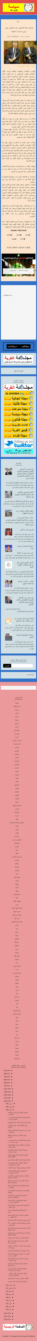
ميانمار (17, 1041)
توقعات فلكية (17, 901)
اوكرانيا (17, 846)
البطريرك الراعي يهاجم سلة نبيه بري (17, 1281)
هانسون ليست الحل (27, 529)
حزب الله (17, 918)
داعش (16, 925)
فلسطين (17, 976)
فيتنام (16, 983)
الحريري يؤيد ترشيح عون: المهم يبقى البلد (19, 1220)
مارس (10, 1303)
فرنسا (17, 969)
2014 (9, 1316)
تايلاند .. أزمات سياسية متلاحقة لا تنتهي (26, 582)
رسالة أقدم (25, 346)
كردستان (17, 997)
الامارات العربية (17, 740)
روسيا (16, 932)
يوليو (9, 1291)
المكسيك (16, 812)
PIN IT (22, 239)
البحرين (17, 747)
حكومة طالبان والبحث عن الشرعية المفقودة (25, 512)
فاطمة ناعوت (16, 966)
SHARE (27, 235)
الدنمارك (17, 761)
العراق (17, 781)
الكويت (17, 798)
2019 (9, 1092)
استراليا (17, 720)
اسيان (16, 727)
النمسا (17, 815)
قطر (17, 993)
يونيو (9, 1294)
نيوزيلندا (17, 1051)
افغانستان (16, 730)
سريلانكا (17, 942)
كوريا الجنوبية (17, 1010)
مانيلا (16, 1031)
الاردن (16, 737)
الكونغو (17, 795)
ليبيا (17, 1024)
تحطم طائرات (16, 894)
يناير (9, 1309)
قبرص (16, 990)
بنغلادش (17, 870)
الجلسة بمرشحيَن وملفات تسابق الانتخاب (19, 1167)
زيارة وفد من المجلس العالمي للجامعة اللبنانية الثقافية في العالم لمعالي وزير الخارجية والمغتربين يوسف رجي (25, 473)
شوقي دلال (17, 956)
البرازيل (17, 751)
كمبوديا (17, 1000)
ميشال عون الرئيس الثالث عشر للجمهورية (19, 1122)
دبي (17, 928)
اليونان (17, 833)
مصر (17, 1034)
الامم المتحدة (16, 744)
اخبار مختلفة (16, 706)
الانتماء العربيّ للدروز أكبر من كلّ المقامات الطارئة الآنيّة (25, 564)
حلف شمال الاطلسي (16, 921)
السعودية (17, 764)
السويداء (17, 774)
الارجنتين (16, 733)
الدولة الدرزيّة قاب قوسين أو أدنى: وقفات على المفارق (24, 619)
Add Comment (13, 36)
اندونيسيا (17, 836)
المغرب (17, 809)
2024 (8, 1076)
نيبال (16, 1044)
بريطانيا (17, 863)
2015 (9, 1313)
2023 (8, 1079)
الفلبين (17, 788)
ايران (17, 850)
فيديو (17, 986)
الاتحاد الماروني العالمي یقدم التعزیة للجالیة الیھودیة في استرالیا (24, 494)
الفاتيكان (17, 785)
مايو (9, 1297)
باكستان (17, 860)
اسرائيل (17, 723)
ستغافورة (17, 939)
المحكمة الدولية (17, 805)
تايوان (16, 891)
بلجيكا (17, 867)
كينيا (17, 1017)
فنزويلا (17, 980)
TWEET (18, 235)
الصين (16, 778)
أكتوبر (10, 1110)
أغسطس (10, 1288)
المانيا (17, 802)
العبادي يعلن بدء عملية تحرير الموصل (18, 1237)
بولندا (16, 880)
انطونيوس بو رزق (16, 839)
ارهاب (17, 713)
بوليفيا (17, 884)
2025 (8, 1073)
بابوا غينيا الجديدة (17, 856)
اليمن (16, 829)
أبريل (10, 1300)
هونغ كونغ (17, 1058)
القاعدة (17, 792)
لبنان (18, 21)
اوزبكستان (17, 843)
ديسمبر (10, 1103)
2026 (8, 1070)
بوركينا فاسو (17, 877)
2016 (9, 1101)
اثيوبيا (16, 703)
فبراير (10, 1306)
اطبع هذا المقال (18, 371)
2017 (9, 1098)
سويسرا (17, 952)
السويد (17, 771)
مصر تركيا (16, 1038)
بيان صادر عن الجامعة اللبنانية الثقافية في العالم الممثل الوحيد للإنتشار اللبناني (25, 600)
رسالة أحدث (12, 346)
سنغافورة (17, 945)
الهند (17, 819)
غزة (17, 962)
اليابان (17, 826)
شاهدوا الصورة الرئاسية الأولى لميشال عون (19, 1160)
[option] (18, 266)
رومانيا (17, 935)
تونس (16, 904)
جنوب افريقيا (16, 911)
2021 (8, 1086)
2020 (9, 1089)
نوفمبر (10, 1107)
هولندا (16, 1055)
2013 (9, 1319)
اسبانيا (17, 716)
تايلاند (17, 887)
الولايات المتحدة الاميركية (17, 822)
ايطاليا (17, 853)
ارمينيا (17, 710)
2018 (9, 1095)
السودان (17, 768)
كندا (17, 1003)
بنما (17, 874)
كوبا (17, 1007)
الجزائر (17, 757)
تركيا (17, 897)
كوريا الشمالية (17, 1014)
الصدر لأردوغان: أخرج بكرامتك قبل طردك (18, 1250)
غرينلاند (17, 959)
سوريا (16, 949)
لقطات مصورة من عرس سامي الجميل (18, 1278)
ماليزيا (17, 1027)
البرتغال (17, 754)
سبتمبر (10, 1285)
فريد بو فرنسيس (17, 973)
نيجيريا (17, 1048)
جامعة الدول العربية (17, 908)
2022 (8, 1083)
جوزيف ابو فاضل (16, 915)
